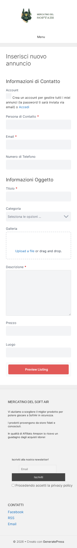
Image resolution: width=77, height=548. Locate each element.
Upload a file (24, 251)
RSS (11, 518)
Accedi (24, 107)
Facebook (15, 512)
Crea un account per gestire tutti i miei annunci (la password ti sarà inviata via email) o (38, 102)
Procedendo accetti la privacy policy (43, 485)
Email (12, 524)
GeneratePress (53, 541)
